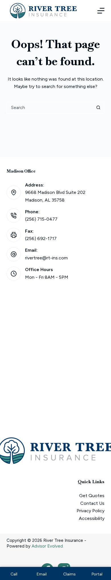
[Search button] (98, 107)
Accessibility (91, 518)
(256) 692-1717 (41, 238)
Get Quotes (91, 495)
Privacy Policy (90, 510)
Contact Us (92, 503)
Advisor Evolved (47, 546)
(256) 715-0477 (41, 219)
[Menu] (100, 10)
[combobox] (49, 107)
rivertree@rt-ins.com (46, 258)
